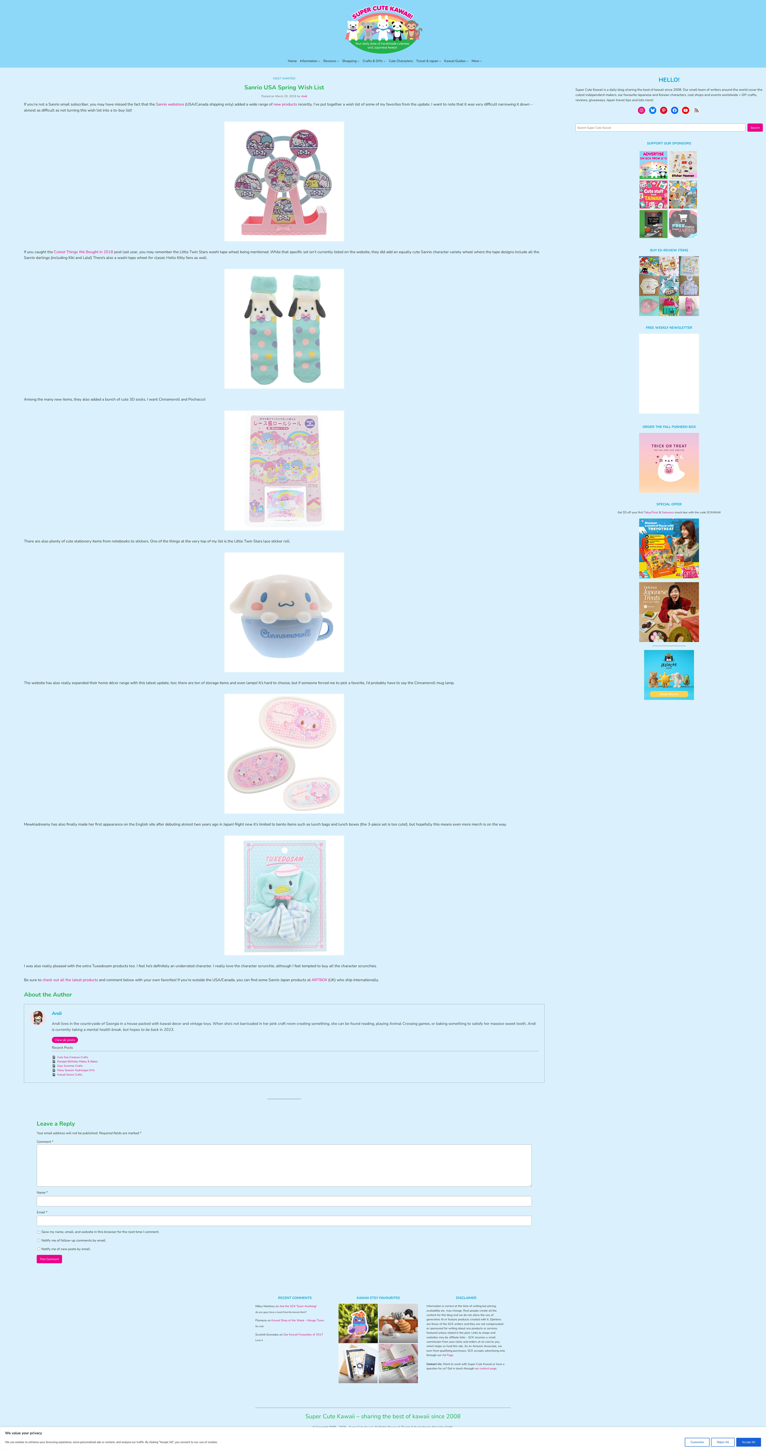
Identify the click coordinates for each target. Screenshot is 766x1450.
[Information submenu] (319, 61)
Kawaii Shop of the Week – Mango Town (297, 1320)
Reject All (723, 1442)
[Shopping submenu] (358, 61)
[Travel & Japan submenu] (440, 61)
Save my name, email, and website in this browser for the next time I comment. (100, 1232)
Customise (697, 1442)
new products (285, 104)
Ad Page (447, 1355)
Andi (304, 96)
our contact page (486, 1368)
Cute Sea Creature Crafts (72, 1057)
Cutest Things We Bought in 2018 (83, 252)
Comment (45, 1141)
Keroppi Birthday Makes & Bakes (77, 1061)
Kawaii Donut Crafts (69, 1075)
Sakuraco (668, 512)
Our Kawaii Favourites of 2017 (303, 1334)
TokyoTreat (651, 512)
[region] (383, 1438)
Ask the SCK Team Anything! (297, 1306)
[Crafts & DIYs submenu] (385, 61)
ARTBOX (319, 980)
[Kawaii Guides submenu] (467, 61)
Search (755, 128)
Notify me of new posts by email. (66, 1249)
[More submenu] (481, 61)
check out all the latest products (70, 980)
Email (42, 1212)
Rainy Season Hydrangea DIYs (76, 1070)
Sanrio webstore (170, 104)
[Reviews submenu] (338, 61)
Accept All (748, 1442)
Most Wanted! (284, 78)
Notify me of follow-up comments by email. (73, 1240)
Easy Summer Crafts (70, 1066)
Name (42, 1192)
